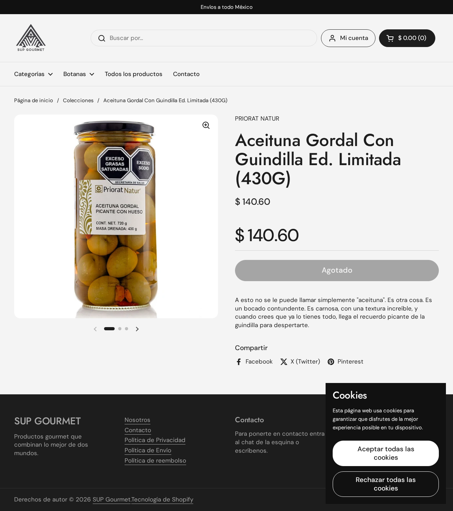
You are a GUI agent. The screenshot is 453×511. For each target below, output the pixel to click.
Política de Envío (148, 450)
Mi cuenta (354, 38)
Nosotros (137, 420)
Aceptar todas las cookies (385, 453)
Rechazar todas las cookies (386, 484)
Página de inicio (33, 100)
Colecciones (78, 100)
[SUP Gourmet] (31, 38)
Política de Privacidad (155, 440)
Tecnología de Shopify (162, 499)
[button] (407, 38)
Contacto (138, 430)
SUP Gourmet (112, 499)
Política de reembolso (155, 460)
